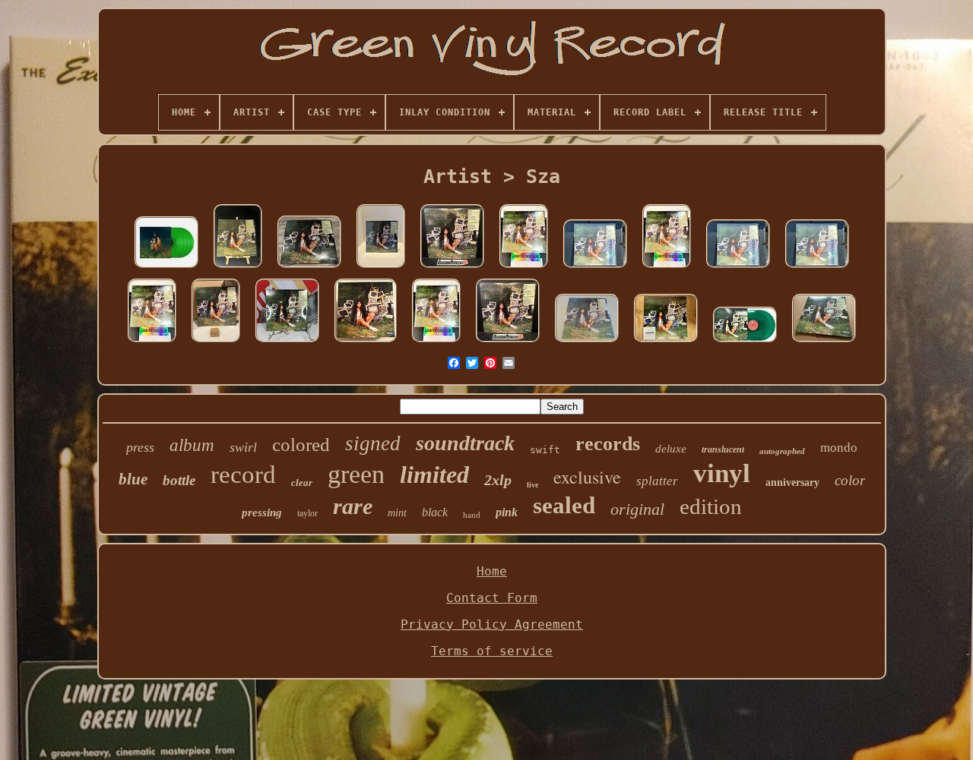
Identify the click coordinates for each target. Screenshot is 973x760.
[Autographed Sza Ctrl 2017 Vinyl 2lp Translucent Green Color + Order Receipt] (216, 342)
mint (397, 513)
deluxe (670, 449)
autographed (782, 451)
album (192, 445)
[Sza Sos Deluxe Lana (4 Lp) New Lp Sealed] (166, 267)
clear (301, 482)
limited (434, 474)
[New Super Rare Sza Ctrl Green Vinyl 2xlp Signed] (824, 342)
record (243, 474)
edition (711, 506)
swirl (243, 447)
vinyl (721, 473)
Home (492, 571)
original (637, 509)
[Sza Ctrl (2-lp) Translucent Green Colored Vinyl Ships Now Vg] (745, 342)
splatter (657, 481)
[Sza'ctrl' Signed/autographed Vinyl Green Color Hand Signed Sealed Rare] (238, 267)
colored (301, 444)
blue (133, 479)
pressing (262, 512)
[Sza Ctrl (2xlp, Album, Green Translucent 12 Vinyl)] (666, 342)
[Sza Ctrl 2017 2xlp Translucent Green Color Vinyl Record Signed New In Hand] (452, 267)
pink (507, 512)
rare (352, 506)
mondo (838, 447)
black (435, 512)
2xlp (498, 479)
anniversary (792, 482)
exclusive (587, 477)
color (850, 480)
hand (471, 514)
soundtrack (465, 443)
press (140, 447)
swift (545, 450)
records (607, 444)
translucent (723, 449)
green (356, 474)
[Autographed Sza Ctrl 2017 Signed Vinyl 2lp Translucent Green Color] (287, 342)
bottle (179, 480)
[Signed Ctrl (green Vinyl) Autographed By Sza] (309, 267)
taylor (307, 513)
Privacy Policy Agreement (492, 624)
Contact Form (491, 598)
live (532, 485)
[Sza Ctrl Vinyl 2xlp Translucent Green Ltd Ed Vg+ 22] (366, 342)
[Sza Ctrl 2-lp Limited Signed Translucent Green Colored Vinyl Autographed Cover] (587, 342)
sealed (564, 505)
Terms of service (492, 651)
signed (373, 443)
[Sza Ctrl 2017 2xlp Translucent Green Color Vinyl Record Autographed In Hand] (508, 342)
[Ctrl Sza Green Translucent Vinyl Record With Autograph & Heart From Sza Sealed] (381, 267)
